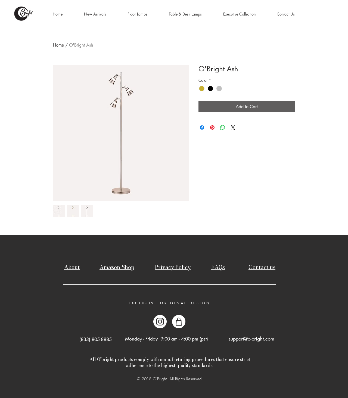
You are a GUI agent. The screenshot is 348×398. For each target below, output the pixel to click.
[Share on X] (233, 127)
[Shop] (178, 321)
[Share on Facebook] (202, 127)
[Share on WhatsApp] (222, 127)
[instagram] (160, 321)
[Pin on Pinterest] (212, 127)
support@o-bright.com (251, 338)
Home (58, 45)
